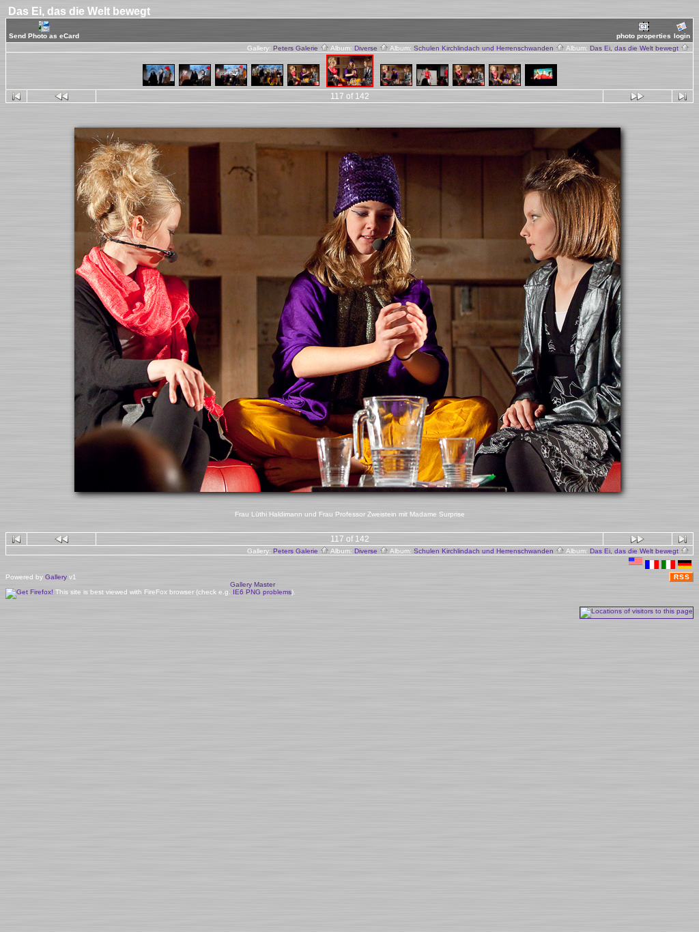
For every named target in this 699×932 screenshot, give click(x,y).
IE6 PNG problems (262, 592)
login (682, 36)
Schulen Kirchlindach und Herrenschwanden (485, 48)
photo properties (643, 36)
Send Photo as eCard (44, 36)
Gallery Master (252, 584)
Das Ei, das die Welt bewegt (635, 48)
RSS (682, 577)
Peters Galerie (296, 48)
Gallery (56, 577)
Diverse (367, 48)
